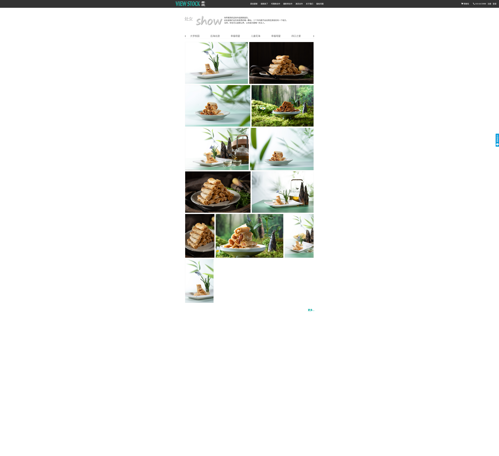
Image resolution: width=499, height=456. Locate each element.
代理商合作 (275, 4)
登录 (494, 4)
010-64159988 (480, 4)
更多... (311, 310)
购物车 (466, 4)
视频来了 (264, 4)
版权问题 (320, 4)
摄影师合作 (287, 4)
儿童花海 (255, 36)
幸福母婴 (235, 36)
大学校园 (194, 36)
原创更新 (254, 4)
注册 (489, 4)
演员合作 (299, 4)
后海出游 (215, 36)
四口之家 (296, 36)
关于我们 (309, 4)
